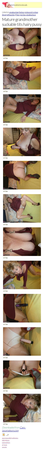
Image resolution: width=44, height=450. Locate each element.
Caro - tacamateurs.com (14, 429)
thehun (21, 12)
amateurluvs (31, 14)
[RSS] (3, 435)
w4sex (35, 12)
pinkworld (29, 12)
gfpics (17, 14)
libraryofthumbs (8, 14)
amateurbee (14, 12)
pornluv (23, 14)
